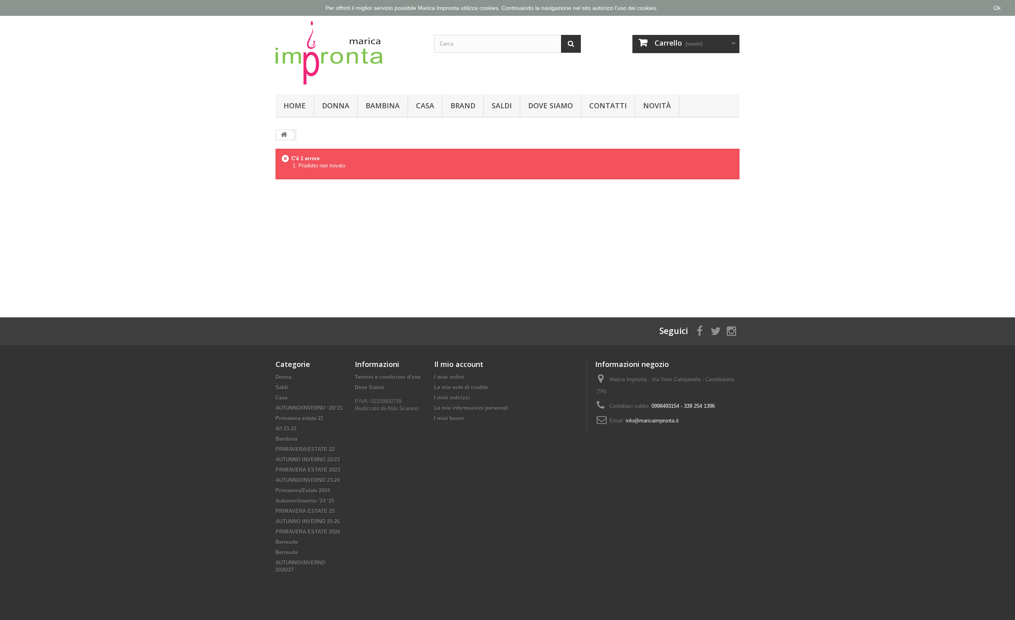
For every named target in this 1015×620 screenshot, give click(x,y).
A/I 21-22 (286, 429)
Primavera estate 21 (300, 418)
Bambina (383, 105)
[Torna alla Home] (283, 135)
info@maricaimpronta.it (652, 421)
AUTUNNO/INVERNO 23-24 (308, 480)
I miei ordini (449, 377)
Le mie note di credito (461, 387)
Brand (462, 105)
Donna (335, 105)
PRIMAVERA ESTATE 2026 (308, 532)
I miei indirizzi (452, 398)
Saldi (502, 105)
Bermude (287, 542)
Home (294, 105)
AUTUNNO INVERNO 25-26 (308, 521)
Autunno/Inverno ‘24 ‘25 (305, 501)
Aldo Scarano (402, 408)
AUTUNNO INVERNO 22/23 (308, 460)
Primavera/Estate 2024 (303, 490)
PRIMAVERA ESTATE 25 (305, 511)
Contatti (608, 105)
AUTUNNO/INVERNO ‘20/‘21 (309, 408)
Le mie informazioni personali (471, 408)
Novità (657, 105)
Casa (425, 105)
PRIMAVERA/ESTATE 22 (305, 449)
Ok (997, 8)
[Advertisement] (507, 242)
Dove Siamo (550, 105)
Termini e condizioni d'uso (388, 377)
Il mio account (458, 364)
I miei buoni (449, 418)
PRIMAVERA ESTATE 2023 (308, 470)
